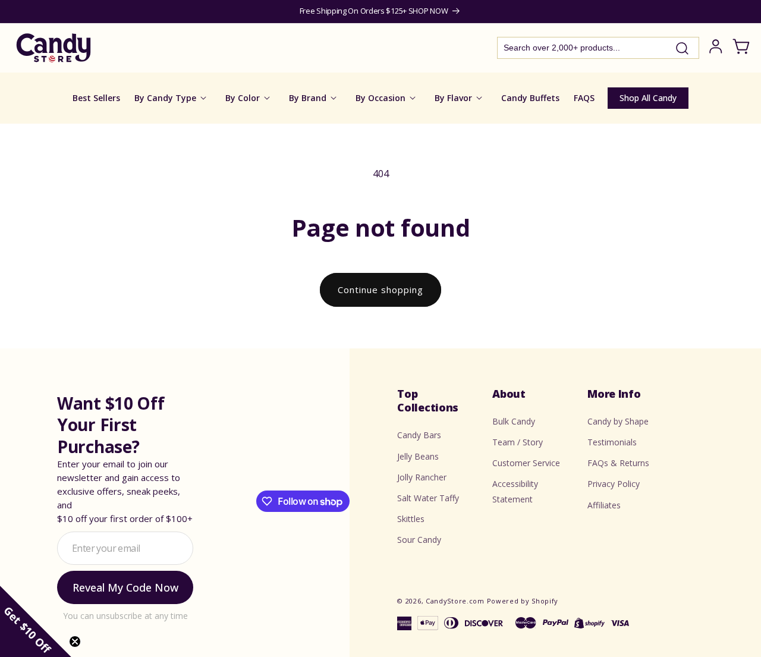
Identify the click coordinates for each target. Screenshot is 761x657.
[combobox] (598, 47)
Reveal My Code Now (125, 587)
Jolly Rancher (421, 477)
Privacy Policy (613, 484)
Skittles (410, 518)
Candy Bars (419, 435)
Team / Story (517, 442)
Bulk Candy (513, 421)
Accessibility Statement (515, 492)
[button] (35, 621)
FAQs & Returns (618, 463)
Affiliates (604, 505)
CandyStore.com (455, 600)
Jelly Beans (418, 456)
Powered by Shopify (523, 600)
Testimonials (612, 442)
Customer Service (526, 463)
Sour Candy (419, 539)
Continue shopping (380, 290)
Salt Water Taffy (428, 498)
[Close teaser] (75, 641)
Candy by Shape (618, 421)
